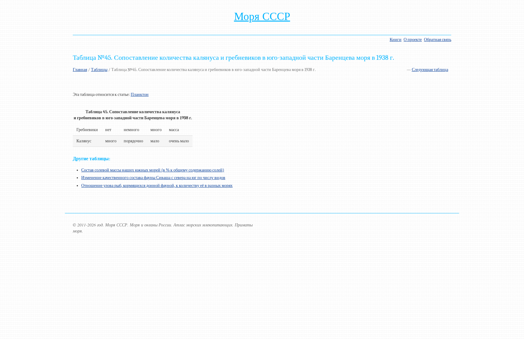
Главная (80, 69)
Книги (395, 39)
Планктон (140, 94)
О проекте (413, 39)
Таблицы (99, 69)
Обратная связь (437, 39)
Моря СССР (262, 16)
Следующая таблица (430, 69)
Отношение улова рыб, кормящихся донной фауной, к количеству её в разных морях (157, 185)
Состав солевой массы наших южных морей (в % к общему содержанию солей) (152, 170)
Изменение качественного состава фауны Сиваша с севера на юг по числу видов (153, 177)
